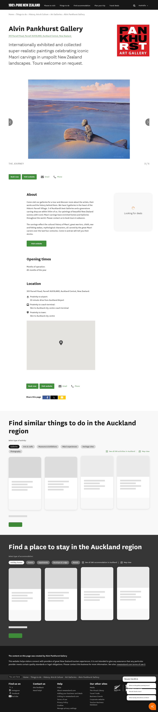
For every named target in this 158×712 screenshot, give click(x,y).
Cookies (60, 705)
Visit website (29, 177)
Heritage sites (88, 447)
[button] (49, 5)
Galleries (14, 447)
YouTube (15, 696)
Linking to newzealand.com (68, 696)
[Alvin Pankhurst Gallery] (133, 40)
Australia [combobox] (142, 5)
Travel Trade (95, 693)
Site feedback (38, 687)
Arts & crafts (28, 447)
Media (92, 687)
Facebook (15, 693)
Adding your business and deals (69, 693)
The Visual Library (97, 690)
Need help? (37, 690)
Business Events (96, 696)
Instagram (16, 690)
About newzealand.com (66, 690)
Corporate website (97, 699)
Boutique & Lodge (60, 562)
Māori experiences (69, 447)
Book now (15, 177)
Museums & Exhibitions (48, 447)
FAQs (59, 687)
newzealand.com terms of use (131, 664)
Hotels (30, 562)
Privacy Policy (62, 702)
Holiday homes (16, 562)
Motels (75, 562)
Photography (15, 451)
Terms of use (62, 699)
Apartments (43, 562)
